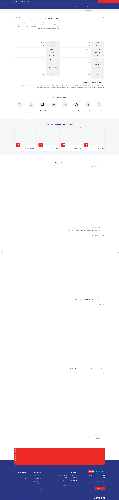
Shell (85, 10)
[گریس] (65, 104)
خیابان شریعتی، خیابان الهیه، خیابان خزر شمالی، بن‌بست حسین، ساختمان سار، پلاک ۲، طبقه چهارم (62, 476)
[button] (93, 6)
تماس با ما (83, 6)
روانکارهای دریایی (76, 110)
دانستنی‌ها (95, 227)
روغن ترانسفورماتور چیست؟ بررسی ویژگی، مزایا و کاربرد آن (84, 368)
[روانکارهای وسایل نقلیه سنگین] (42, 104)
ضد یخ (54, 110)
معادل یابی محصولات (75, 6)
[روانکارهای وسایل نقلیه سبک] (31, 104)
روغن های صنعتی (99, 110)
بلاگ (88, 6)
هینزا (36, 498)
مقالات (25, 478)
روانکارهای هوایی (87, 110)
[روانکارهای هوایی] (87, 104)
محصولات (93, 6)
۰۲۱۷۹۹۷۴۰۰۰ (63, 480)
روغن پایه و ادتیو (19, 110)
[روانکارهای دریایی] (76, 104)
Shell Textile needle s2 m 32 (29, 148)
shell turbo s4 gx (55, 148)
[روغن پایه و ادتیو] (19, 104)
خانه (103, 6)
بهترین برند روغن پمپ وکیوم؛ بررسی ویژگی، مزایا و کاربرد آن (84, 230)
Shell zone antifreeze (77, 148)
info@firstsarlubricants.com (70, 485)
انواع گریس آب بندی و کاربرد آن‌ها (91, 438)
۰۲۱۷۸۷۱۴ (69, 480)
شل (39, 22)
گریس (65, 110)
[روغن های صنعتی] (99, 104)
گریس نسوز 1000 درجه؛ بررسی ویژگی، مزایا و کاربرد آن (85, 299)
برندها (97, 10)
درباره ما (99, 6)
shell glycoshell (101, 148)
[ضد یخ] (53, 104)
